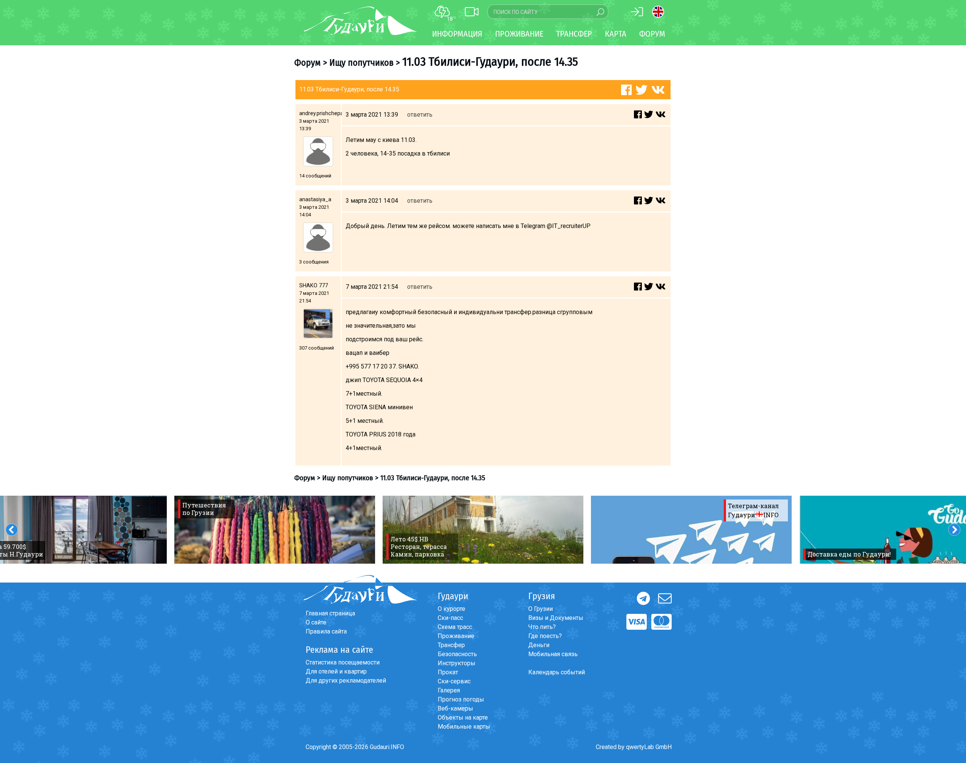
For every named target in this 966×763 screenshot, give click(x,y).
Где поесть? (545, 636)
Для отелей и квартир (336, 671)
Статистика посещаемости (343, 662)
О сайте (316, 622)
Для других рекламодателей (346, 680)
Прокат (448, 672)
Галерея (449, 690)
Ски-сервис (454, 681)
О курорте (451, 608)
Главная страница (330, 613)
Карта (615, 34)
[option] (275, 530)
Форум (652, 34)
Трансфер (451, 645)
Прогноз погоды (461, 699)
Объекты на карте (463, 717)
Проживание (456, 636)
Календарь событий (556, 672)
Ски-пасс (450, 617)
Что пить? (542, 626)
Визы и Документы (555, 617)
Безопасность (457, 654)
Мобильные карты (464, 726)
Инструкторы (456, 663)
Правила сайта (326, 631)
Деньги (538, 645)
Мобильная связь (553, 654)
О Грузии (540, 608)
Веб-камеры (455, 708)
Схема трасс (455, 626)
